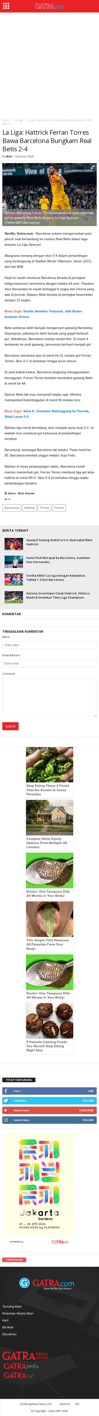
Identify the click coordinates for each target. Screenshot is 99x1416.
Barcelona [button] (11, 508)
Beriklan (8, 1327)
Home (5, 120)
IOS (77, 1404)
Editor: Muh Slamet (21, 493)
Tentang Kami (12, 1306)
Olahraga (18, 120)
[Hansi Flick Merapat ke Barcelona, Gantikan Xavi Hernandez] (14, 562)
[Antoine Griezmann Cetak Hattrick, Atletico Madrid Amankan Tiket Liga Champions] (14, 597)
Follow (88, 1100)
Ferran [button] (59, 508)
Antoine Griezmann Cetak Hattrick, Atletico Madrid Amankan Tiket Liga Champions (58, 595)
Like (90, 1091)
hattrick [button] (29, 508)
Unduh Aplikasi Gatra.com (36, 1404)
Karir (5, 1320)
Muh (9, 156)
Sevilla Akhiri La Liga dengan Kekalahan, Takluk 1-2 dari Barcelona (56, 577)
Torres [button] (44, 508)
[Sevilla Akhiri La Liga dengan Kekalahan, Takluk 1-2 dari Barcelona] (14, 579)
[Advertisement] (49, 64)
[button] (96, 4)
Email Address (11, 655)
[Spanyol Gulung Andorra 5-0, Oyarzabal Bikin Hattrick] (14, 544)
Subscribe (86, 1110)
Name (6, 636)
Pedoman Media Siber (18, 1313)
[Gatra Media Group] (25, 1356)
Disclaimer (9, 1334)
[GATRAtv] (23, 1375)
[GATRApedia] (23, 1366)
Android (65, 1404)
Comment (8, 673)
